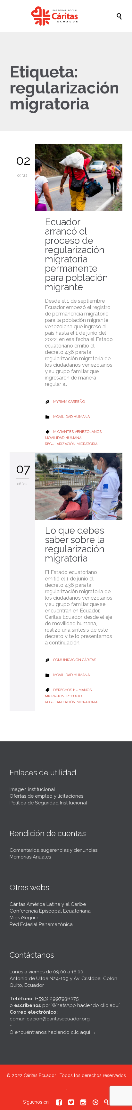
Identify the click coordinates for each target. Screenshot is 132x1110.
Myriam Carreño (69, 402)
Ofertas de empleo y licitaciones (46, 796)
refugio (74, 696)
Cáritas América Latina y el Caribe (48, 904)
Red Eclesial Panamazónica (41, 924)
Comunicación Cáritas (74, 660)
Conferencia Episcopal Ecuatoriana (50, 911)
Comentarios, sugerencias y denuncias (53, 850)
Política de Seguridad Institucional (48, 803)
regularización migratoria (71, 444)
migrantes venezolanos (77, 432)
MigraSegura (24, 918)
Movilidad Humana (71, 417)
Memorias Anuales (30, 857)
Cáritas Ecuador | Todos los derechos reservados (75, 1075)
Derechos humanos (72, 690)
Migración (54, 696)
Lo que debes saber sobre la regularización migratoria (74, 544)
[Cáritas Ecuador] (69, 16)
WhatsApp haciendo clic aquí (86, 1005)
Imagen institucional (32, 789)
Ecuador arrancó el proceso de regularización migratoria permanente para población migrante (76, 254)
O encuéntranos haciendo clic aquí (50, 1032)
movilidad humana (63, 438)
